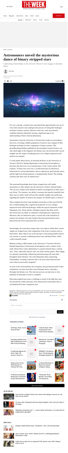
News (4, 49)
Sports (37, 16)
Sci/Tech (10, 49)
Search (51, 16)
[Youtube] (35, 11)
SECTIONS (10, 6)
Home (5, 16)
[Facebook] (27, 11)
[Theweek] (34, 4)
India (26, 16)
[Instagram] (33, 11)
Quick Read (19, 16)
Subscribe (58, 15)
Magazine (11, 16)
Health (40, 20)
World (31, 16)
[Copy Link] (11, 81)
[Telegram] (41, 11)
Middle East (28, 20)
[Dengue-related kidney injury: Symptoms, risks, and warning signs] (8, 428)
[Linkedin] (38, 11)
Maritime (47, 20)
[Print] (8, 81)
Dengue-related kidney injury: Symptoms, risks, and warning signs (37, 426)
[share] (4, 81)
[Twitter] (30, 11)
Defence (35, 20)
